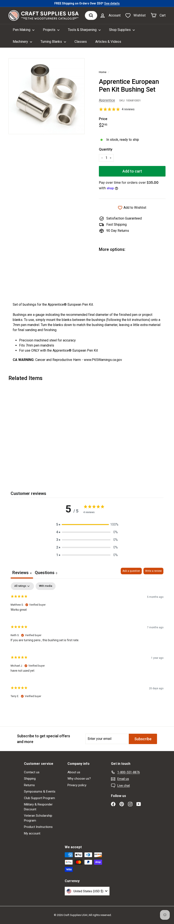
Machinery (21, 42)
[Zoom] (46, 96)
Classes (80, 42)
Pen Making (22, 30)
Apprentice (107, 100)
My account (32, 833)
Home (102, 72)
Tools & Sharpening (82, 30)
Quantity (105, 149)
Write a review (153, 570)
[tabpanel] (87, 643)
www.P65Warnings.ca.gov (103, 360)
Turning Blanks (52, 42)
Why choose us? (79, 778)
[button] (87, 524)
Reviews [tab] (21, 572)
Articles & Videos (108, 42)
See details (112, 3)
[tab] (46, 573)
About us (73, 772)
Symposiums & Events (39, 791)
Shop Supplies (120, 30)
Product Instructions (38, 827)
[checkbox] (46, 586)
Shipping (30, 778)
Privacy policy (76, 785)
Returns (29, 785)
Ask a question (131, 570)
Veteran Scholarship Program (38, 818)
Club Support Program (39, 798)
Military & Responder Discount (38, 806)
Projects (49, 30)
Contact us (31, 772)
